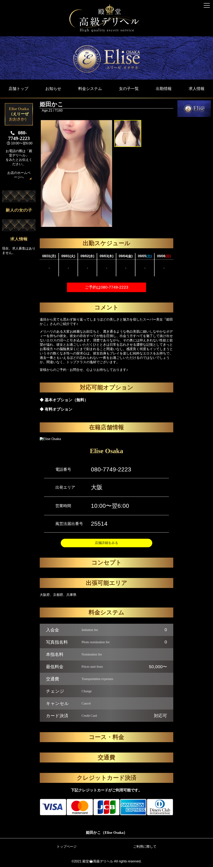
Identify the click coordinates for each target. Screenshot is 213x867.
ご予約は (106, 287)
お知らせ (53, 88)
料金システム (90, 88)
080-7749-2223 (111, 469)
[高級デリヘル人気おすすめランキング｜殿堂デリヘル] (106, 31)
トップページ (67, 846)
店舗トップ (18, 88)
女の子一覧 (129, 88)
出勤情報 (164, 88)
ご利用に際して (144, 846)
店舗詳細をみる (106, 543)
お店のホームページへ (19, 175)
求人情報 (196, 88)
